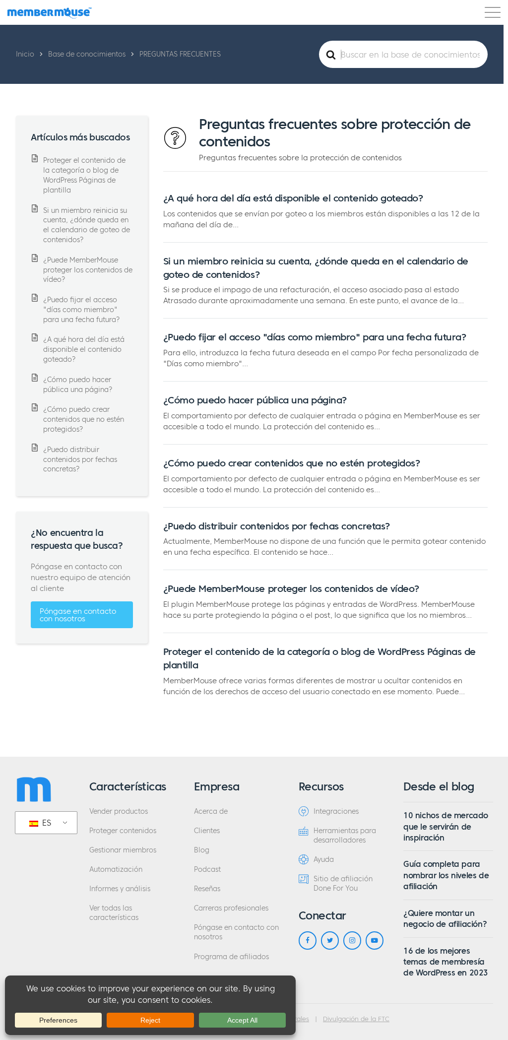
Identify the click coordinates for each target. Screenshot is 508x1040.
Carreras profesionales (231, 908)
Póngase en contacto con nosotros (78, 614)
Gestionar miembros (122, 850)
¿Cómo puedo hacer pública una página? (255, 400)
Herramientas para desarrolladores (345, 836)
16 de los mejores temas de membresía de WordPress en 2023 (445, 962)
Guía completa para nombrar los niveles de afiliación (446, 875)
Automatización (115, 869)
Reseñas (207, 889)
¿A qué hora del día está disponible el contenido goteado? (293, 198)
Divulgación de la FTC (356, 1019)
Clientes (207, 831)
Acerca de (211, 811)
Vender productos (118, 811)
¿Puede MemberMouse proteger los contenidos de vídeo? (291, 588)
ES (45, 823)
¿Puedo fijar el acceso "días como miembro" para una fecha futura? (314, 337)
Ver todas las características (113, 913)
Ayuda (324, 859)
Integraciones (336, 811)
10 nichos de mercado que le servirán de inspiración (445, 826)
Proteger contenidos (122, 831)
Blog (201, 850)
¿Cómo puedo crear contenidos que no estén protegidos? (291, 463)
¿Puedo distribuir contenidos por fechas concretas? (276, 526)
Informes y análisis (119, 889)
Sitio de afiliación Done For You (343, 884)
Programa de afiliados (231, 957)
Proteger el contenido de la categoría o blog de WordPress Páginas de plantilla (84, 175)
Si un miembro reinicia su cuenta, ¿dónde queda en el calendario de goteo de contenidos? (86, 225)
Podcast (207, 869)
